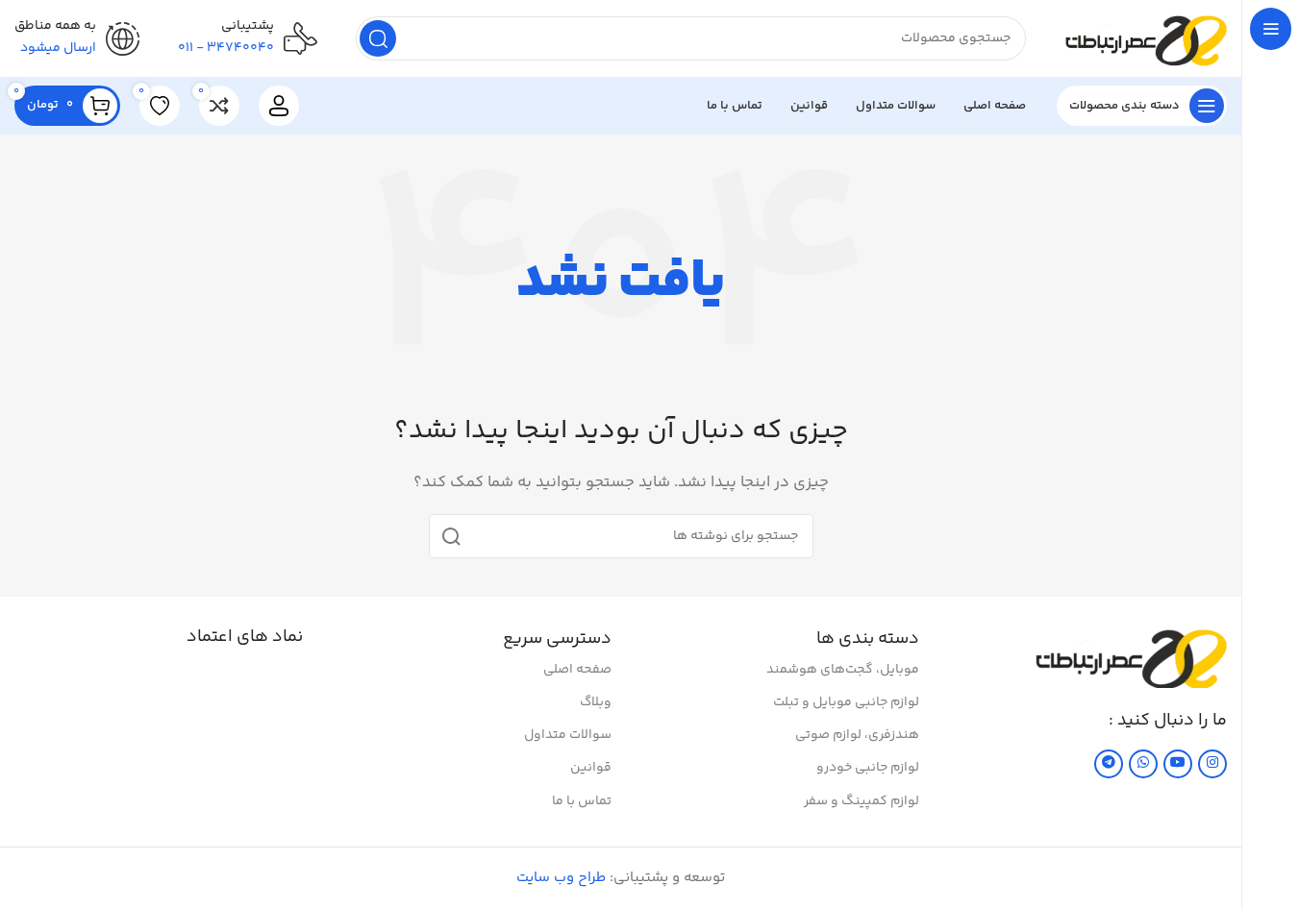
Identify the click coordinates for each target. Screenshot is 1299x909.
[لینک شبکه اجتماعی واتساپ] (1143, 763)
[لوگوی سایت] (1145, 38)
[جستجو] (378, 38)
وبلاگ (595, 702)
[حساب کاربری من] (279, 105)
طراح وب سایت (561, 878)
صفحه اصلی (577, 669)
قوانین (590, 767)
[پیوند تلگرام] (1108, 763)
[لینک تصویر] (1131, 657)
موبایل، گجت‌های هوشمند (842, 669)
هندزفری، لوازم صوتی (857, 735)
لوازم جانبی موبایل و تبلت (846, 702)
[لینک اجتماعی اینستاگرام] (1212, 763)
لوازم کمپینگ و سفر (861, 801)
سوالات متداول (567, 735)
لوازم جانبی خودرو (867, 767)
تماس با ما (581, 801)
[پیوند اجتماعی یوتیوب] (1177, 763)
